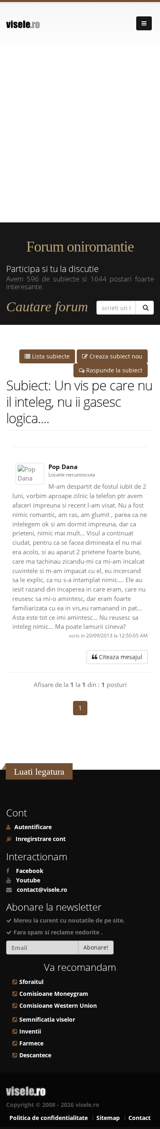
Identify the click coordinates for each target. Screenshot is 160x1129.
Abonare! (95, 947)
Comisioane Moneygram (53, 994)
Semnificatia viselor (47, 1019)
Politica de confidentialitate (48, 1118)
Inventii (30, 1031)
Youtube (28, 880)
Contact (139, 1118)
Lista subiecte (50, 356)
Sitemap (108, 1118)
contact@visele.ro (42, 889)
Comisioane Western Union (58, 1005)
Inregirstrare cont (40, 839)
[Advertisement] (80, 138)
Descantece (35, 1055)
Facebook (29, 871)
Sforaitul (31, 982)
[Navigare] (144, 23)
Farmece (31, 1043)
